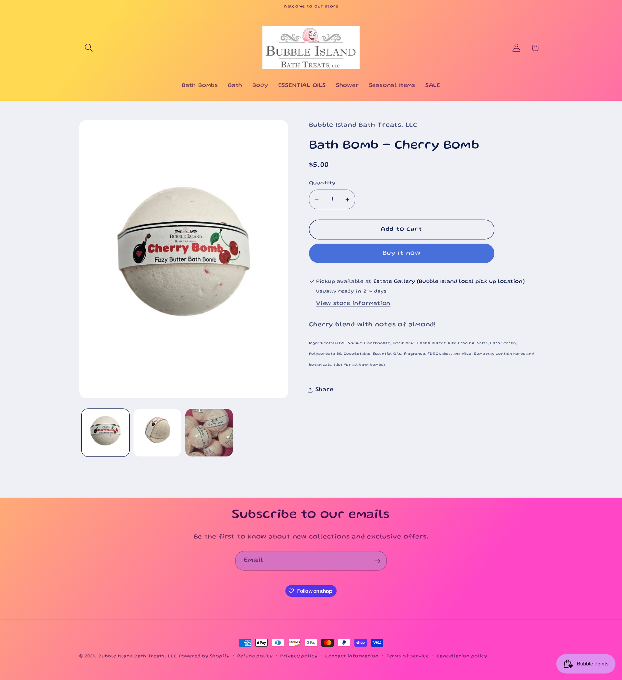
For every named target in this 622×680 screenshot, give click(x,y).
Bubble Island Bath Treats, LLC (137, 656)
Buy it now (401, 253)
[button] (88, 48)
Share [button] (324, 389)
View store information (353, 303)
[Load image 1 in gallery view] (105, 432)
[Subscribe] (377, 561)
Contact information (352, 656)
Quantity (322, 183)
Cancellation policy (462, 656)
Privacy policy (298, 656)
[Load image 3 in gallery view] (209, 432)
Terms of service (407, 656)
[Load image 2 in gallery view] (157, 432)
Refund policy (255, 656)
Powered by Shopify (204, 656)
